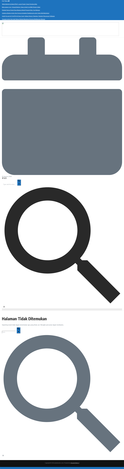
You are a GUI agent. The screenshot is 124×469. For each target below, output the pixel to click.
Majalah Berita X (75, 463)
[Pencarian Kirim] (19, 182)
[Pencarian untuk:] (12, 184)
